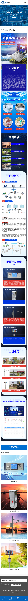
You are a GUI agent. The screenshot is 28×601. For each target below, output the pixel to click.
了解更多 (4, 584)
